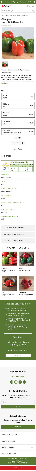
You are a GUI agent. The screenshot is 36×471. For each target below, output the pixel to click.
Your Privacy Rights (17, 460)
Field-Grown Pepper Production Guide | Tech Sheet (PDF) (19, 314)
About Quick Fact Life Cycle (10, 195)
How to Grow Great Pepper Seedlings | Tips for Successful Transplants (19, 320)
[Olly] (9, 283)
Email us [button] (18, 355)
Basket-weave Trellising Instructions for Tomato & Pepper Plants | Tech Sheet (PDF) (17, 327)
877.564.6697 (18, 377)
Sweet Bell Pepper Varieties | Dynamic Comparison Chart (18, 309)
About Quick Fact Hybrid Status (13, 209)
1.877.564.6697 (18, 345)
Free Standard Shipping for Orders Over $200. (17, 2)
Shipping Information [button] (15, 228)
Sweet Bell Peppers (22, 15)
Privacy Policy (23, 458)
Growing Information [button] (15, 234)
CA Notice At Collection (17, 461)
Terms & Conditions (13, 458)
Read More (4, 83)
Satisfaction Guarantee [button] (16, 241)
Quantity (17, 138)
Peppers (12, 15)
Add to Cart (18, 467)
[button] (1, 2)
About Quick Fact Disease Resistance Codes (23, 202)
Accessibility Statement (23, 464)
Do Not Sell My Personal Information (17, 462)
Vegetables (4, 15)
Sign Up (18, 406)
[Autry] (26, 259)
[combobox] (18, 11)
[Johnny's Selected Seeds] (7, 6)
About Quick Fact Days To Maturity (16, 188)
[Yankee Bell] (26, 283)
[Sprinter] (9, 259)
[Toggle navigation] (32, 6)
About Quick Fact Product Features (17, 216)
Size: (3, 91)
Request (18, 426)
